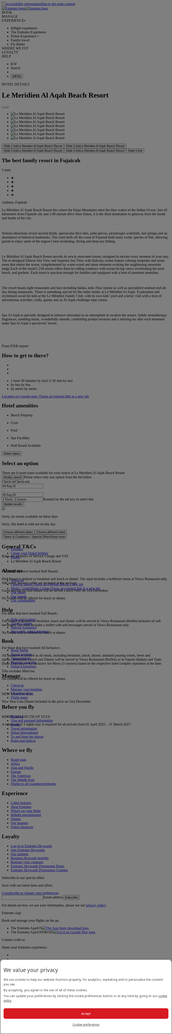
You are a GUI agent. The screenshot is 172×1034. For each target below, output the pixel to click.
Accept (86, 1013)
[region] (86, 996)
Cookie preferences (86, 1024)
